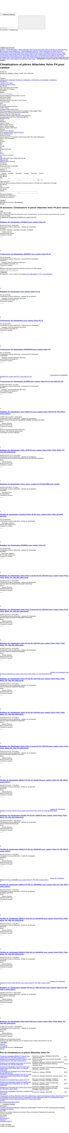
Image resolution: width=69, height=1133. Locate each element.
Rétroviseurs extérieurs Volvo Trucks (53, 55)
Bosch (39, 49)
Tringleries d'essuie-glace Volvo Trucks (45, 57)
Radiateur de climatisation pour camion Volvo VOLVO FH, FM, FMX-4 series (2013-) (16, 1088)
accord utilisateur (47, 274)
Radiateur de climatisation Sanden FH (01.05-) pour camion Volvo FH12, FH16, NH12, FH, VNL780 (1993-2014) (15, 1083)
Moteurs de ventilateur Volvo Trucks (24, 59)
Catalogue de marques (7, 1109)
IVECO (47, 49)
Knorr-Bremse (53, 49)
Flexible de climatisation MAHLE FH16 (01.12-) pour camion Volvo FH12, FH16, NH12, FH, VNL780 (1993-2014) (15, 1076)
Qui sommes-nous (5, 1102)
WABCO (15, 51)
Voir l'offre (4, 1042)
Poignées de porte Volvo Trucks (24, 57)
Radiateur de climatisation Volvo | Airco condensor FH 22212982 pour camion (30, 484)
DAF (43, 49)
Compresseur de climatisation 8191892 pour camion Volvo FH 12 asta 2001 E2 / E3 (31, 381)
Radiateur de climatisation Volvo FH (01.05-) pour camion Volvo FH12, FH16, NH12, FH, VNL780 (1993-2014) (14, 1068)
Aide (12, 1102)
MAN (59, 49)
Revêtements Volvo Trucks (35, 52)
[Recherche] (31, 22)
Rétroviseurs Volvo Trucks (34, 55)
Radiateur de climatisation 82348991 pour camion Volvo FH (23, 545)
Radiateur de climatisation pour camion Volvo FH (14, 1080)
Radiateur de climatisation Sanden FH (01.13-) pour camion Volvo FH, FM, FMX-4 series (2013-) (15, 1059)
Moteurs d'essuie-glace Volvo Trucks (15, 55)
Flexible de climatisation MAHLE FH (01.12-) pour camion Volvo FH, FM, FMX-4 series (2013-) (15, 1056)
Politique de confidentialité (28, 1107)
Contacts (17, 1102)
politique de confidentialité (29, 274)
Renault (5, 51)
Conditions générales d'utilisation (10, 1107)
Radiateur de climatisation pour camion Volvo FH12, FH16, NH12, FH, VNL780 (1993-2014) (15, 1063)
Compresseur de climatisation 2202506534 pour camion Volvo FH (25, 349)
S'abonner (4, 272)
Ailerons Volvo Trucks (31, 54)
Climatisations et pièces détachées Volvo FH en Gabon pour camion (43, 1097)
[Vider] (0, 77)
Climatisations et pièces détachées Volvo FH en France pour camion (20, 1099)
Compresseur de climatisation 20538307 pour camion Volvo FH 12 (25, 254)
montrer (3, 200)
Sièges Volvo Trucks (6, 54)
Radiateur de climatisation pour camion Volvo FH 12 (20, 292)
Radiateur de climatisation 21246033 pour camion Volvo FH (23, 222)
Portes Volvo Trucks (18, 54)
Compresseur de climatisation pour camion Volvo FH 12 (21, 320)
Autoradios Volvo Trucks (7, 57)
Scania (10, 51)
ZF (19, 51)
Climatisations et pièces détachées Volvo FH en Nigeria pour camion (20, 1096)
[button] (34, 39)
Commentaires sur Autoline (57, 1107)
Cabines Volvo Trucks (44, 54)
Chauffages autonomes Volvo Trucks (54, 52)
